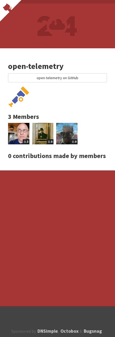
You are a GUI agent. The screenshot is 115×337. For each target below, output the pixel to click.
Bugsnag (93, 331)
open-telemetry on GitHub (57, 77)
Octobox (69, 331)
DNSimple (47, 331)
